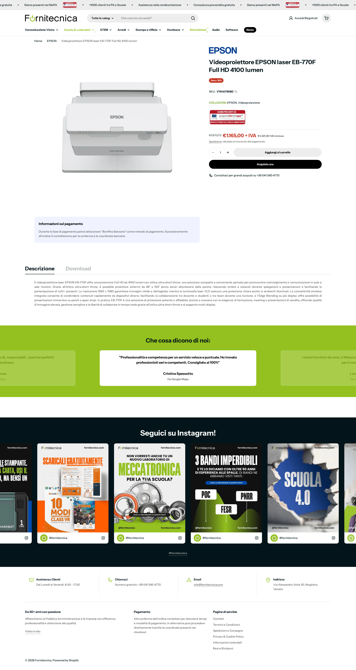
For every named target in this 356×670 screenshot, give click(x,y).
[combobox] (142, 18)
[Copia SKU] (236, 91)
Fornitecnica (43, 660)
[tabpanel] (178, 293)
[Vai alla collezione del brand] (223, 49)
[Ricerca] (193, 18)
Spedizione (215, 141)
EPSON (52, 41)
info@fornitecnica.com (208, 584)
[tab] (40, 269)
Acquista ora (265, 164)
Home (38, 41)
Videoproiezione (249, 102)
